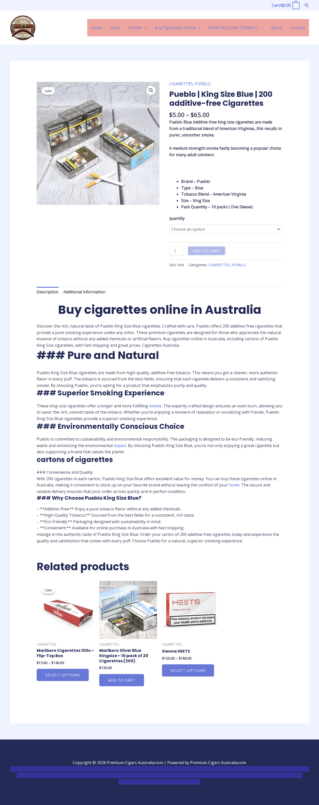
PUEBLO (203, 84)
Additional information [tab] (84, 292)
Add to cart (206, 250)
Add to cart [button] (121, 680)
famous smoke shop (102, 769)
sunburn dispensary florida (106, 775)
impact (120, 445)
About (277, 27)
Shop (115, 27)
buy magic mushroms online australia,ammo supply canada (224, 769)
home (234, 485)
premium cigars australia (228, 775)
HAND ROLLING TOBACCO (233, 27)
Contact (298, 27)
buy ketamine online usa (145, 769)
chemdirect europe (64, 769)
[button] (307, 5)
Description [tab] (47, 292)
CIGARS (135, 27)
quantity (177, 218)
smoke (155, 406)
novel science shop (27, 769)
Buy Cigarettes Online (175, 27)
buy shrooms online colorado (52, 775)
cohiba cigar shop (187, 775)
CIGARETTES (181, 84)
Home (96, 27)
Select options (62, 674)
